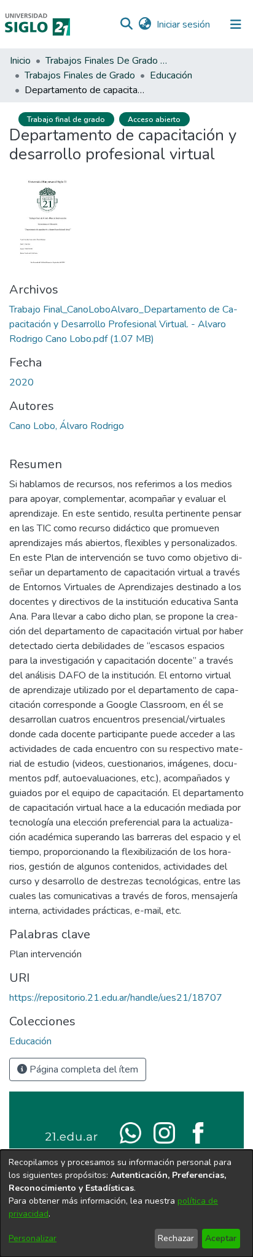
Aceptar (220, 1238)
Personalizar (32, 1238)
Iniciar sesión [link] (184, 24)
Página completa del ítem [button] (82, 1069)
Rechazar (176, 1238)
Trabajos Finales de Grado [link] (80, 75)
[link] (123, 324)
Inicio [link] (20, 60)
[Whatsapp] (130, 1132)
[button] (126, 24)
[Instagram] (164, 1132)
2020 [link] (21, 382)
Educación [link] (171, 75)
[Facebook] (198, 1132)
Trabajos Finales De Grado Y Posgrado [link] (106, 60)
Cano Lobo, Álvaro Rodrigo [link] (66, 426)
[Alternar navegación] (236, 24)
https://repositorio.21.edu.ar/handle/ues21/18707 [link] (115, 997)
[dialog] (126, 1203)
